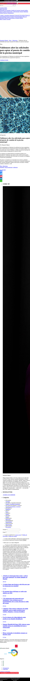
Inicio (1, 9)
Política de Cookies (4, 677)
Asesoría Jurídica (24, 10)
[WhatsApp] (15, 181)
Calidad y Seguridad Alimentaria (7, 15)
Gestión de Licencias (15, 10)
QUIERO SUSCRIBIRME (9, 494)
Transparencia (6, 668)
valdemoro (15, 167)
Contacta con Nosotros (5, 671)
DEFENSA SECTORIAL (9, 2)
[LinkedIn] (15, 178)
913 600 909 (3, 170)
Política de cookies (13, 536)
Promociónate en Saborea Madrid (15, 18)
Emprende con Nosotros (5, 10)
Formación (17, 15)
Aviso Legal (18, 535)
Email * (4, 532)
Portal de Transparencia (8, 13)
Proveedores (22, 15)
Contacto (4, 19)
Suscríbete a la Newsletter (9, 673)
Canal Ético (5, 669)
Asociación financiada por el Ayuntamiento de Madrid (5, 679)
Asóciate (8, 19)
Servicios (5, 9)
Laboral (4, 11)
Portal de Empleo (10, 16)
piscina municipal (8, 167)
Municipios (14, 40)
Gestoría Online (3, 7)
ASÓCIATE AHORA (12, 3)
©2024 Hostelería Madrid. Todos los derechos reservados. (15, 679)
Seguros (21, 11)
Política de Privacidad (5, 675)
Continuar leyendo (4, 60)
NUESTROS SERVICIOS (10, 0)
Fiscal (1, 11)
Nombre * (5, 529)
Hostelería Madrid (4, 40)
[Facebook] (15, 172)
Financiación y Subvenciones (13, 11)
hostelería (2, 167)
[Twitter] (15, 174)
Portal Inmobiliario (18, 16)
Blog (1, 19)
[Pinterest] (15, 176)
